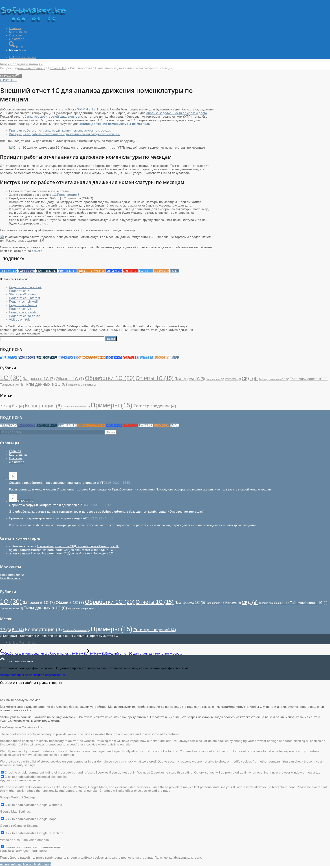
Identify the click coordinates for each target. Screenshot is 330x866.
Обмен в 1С (70, 378)
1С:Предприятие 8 (65, 194)
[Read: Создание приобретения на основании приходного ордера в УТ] (13, 479)
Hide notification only (36, 675)
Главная (15, 451)
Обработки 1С (110, 378)
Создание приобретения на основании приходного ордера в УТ (56, 482)
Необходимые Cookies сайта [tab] (21, 727)
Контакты (15, 458)
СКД (250, 378)
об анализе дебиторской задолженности (52, 116)
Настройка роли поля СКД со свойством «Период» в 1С (78, 546)
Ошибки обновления (76, 406)
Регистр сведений (154, 406)
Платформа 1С (189, 379)
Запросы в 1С (39, 378)
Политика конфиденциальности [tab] (23, 851)
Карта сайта (18, 454)
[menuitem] (169, 28)
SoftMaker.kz (86, 109)
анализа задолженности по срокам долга (176, 113)
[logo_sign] (33, 21)
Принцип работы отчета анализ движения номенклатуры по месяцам (60, 130)
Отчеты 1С (8, 80)
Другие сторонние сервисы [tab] (20, 780)
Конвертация (43, 406)
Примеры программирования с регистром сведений (47, 518)
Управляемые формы (82, 384)
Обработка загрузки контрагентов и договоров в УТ (46, 505)
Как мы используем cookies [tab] (20, 700)
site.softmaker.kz (12, 574)
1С (11, 377)
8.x (18, 406)
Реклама (233, 379)
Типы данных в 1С (45, 384)
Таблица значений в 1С (274, 379)
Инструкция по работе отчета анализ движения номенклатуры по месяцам (64, 134)
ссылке (37, 251)
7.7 (5, 406)
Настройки (58, 675)
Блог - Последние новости (21, 64)
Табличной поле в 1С (309, 379)
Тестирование (11, 384)
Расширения (215, 379)
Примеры (111, 405)
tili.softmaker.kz (11, 578)
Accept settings (11, 675)
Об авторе (16, 462)
